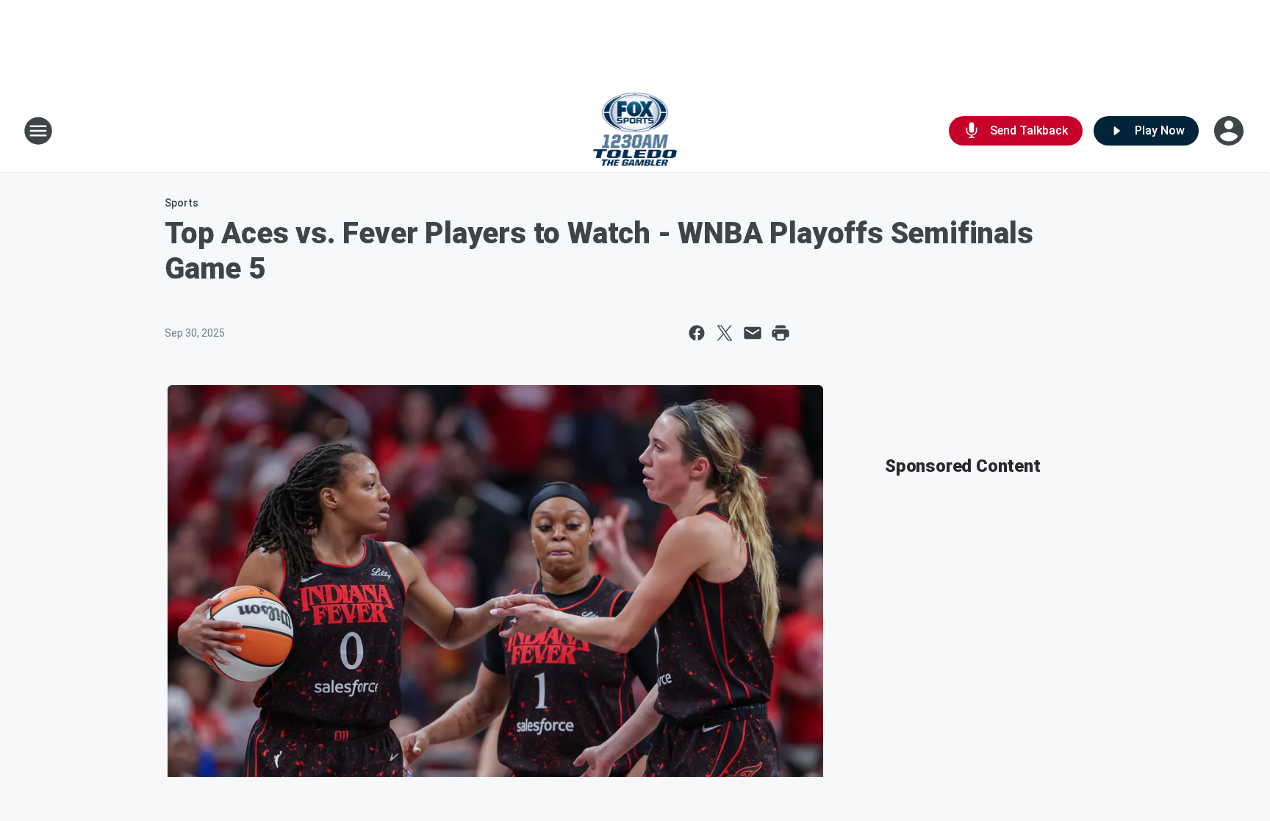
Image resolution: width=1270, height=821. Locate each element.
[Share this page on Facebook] (696, 333)
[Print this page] (780, 333)
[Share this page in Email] (752, 333)
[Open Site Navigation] (38, 131)
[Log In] (1230, 131)
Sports (181, 203)
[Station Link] (635, 131)
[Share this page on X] (724, 333)
